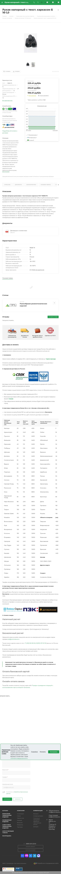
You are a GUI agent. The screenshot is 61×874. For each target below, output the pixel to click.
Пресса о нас (20, 818)
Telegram (34, 855)
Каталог (5, 810)
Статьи (19, 816)
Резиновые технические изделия (7, 815)
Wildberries (26, 855)
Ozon (22, 855)
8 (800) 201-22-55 (41, 643)
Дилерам (35, 826)
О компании (20, 813)
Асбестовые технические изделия (7, 826)
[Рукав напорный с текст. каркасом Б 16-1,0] (30, 43)
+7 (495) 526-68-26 (29, 643)
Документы (18, 184)
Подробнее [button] (34, 751)
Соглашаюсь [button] (53, 751)
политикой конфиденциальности (18, 758)
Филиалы (35, 813)
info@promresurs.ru (55, 812)
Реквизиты (20, 824)
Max (38, 855)
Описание (7, 184)
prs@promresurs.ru (13, 639)
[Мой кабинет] (41, 2)
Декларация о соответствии (18, 230)
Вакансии (19, 822)
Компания (20, 810)
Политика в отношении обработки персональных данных (37, 821)
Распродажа (6, 835)
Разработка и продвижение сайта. (48, 863)
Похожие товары (46, 184)
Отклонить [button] (43, 751)
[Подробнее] (54, 302)
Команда (19, 820)
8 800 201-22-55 (31, 843)
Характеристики (31, 184)
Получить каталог (30, 850)
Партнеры (20, 827)
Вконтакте (30, 855)
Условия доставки (38, 816)
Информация (38, 810)
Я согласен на (17, 792)
